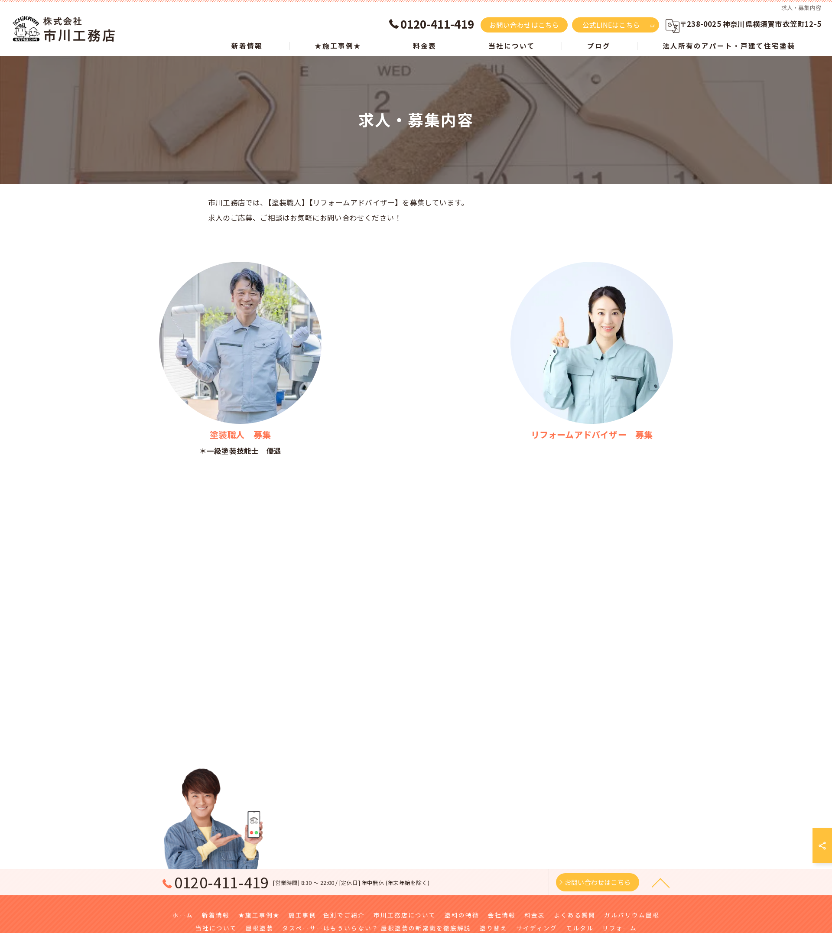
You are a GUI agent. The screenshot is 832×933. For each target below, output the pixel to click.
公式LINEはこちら (611, 24)
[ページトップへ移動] (661, 882)
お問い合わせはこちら (524, 24)
